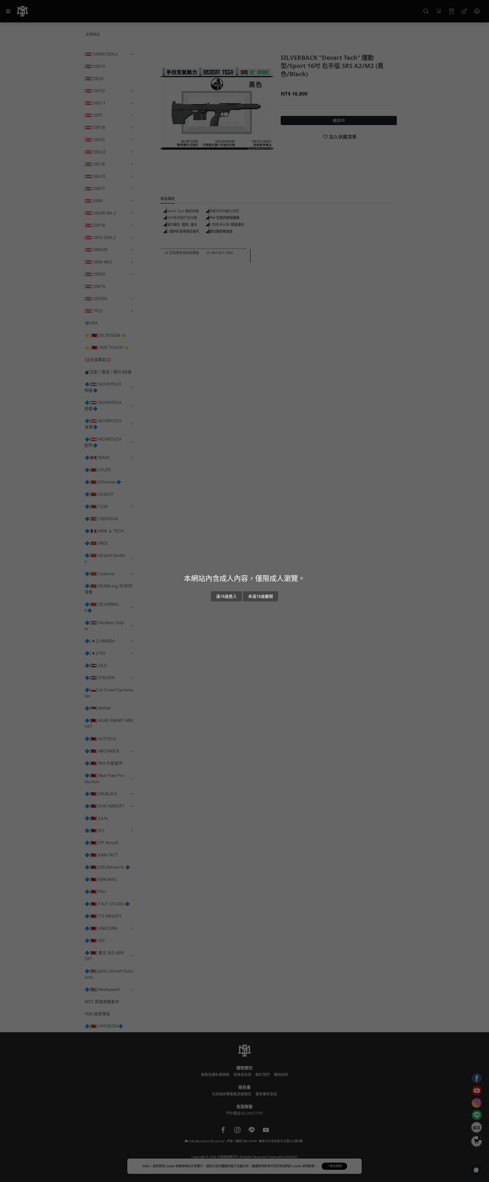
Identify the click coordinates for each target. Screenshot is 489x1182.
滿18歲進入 (226, 596)
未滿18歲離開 (260, 596)
